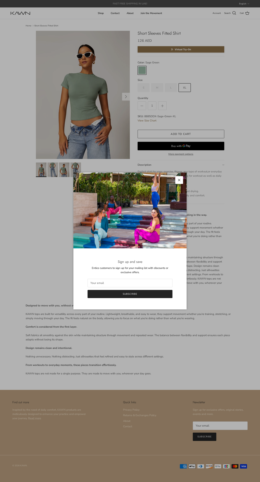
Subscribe (130, 294)
